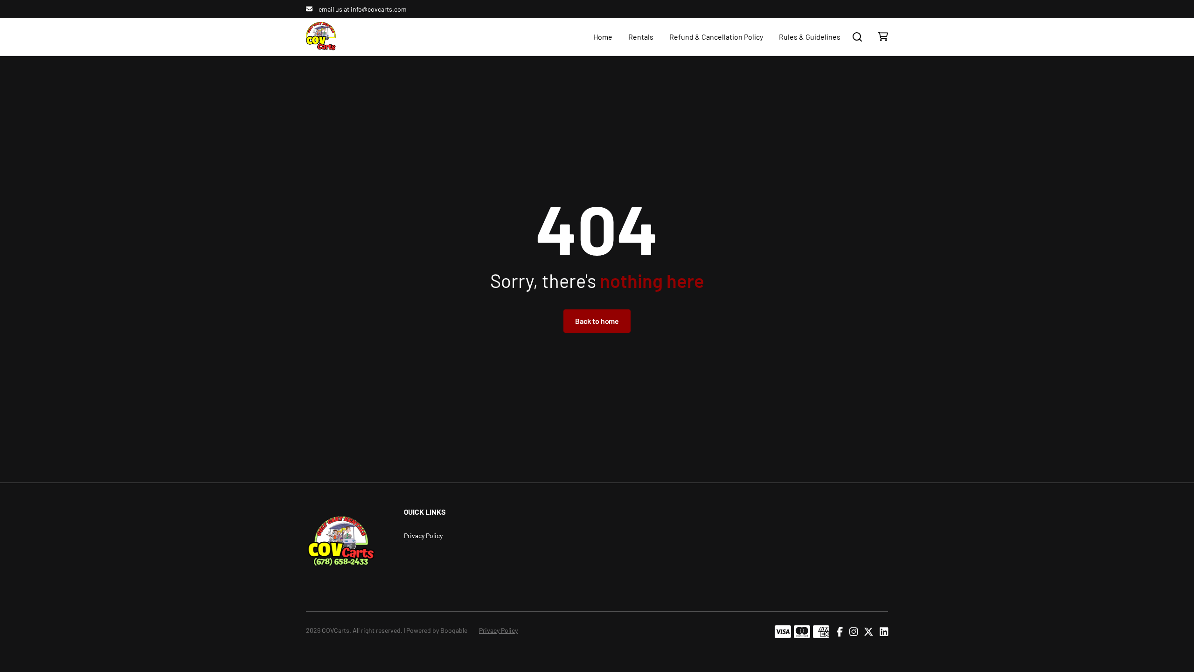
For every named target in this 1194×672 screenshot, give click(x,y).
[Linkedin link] (884, 631)
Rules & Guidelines (809, 36)
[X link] (868, 631)
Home (602, 36)
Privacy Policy (423, 535)
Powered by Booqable (436, 630)
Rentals (640, 36)
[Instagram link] (853, 631)
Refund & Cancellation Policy (716, 36)
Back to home (597, 320)
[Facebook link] (840, 631)
